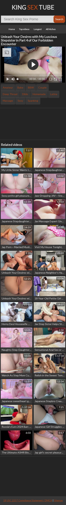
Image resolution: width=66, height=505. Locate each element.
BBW (31, 87)
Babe (20, 87)
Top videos (24, 29)
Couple (42, 87)
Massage (8, 100)
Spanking (33, 100)
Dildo (25, 94)
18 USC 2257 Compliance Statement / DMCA (27, 500)
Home (12, 29)
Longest (38, 29)
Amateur (8, 87)
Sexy (20, 100)
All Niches (51, 29)
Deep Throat (10, 94)
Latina (53, 94)
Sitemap (58, 500)
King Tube (33, 7)
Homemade (39, 94)
